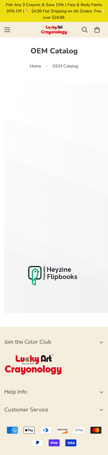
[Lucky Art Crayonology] (54, 30)
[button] (97, 29)
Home (35, 66)
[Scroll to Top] (97, 424)
